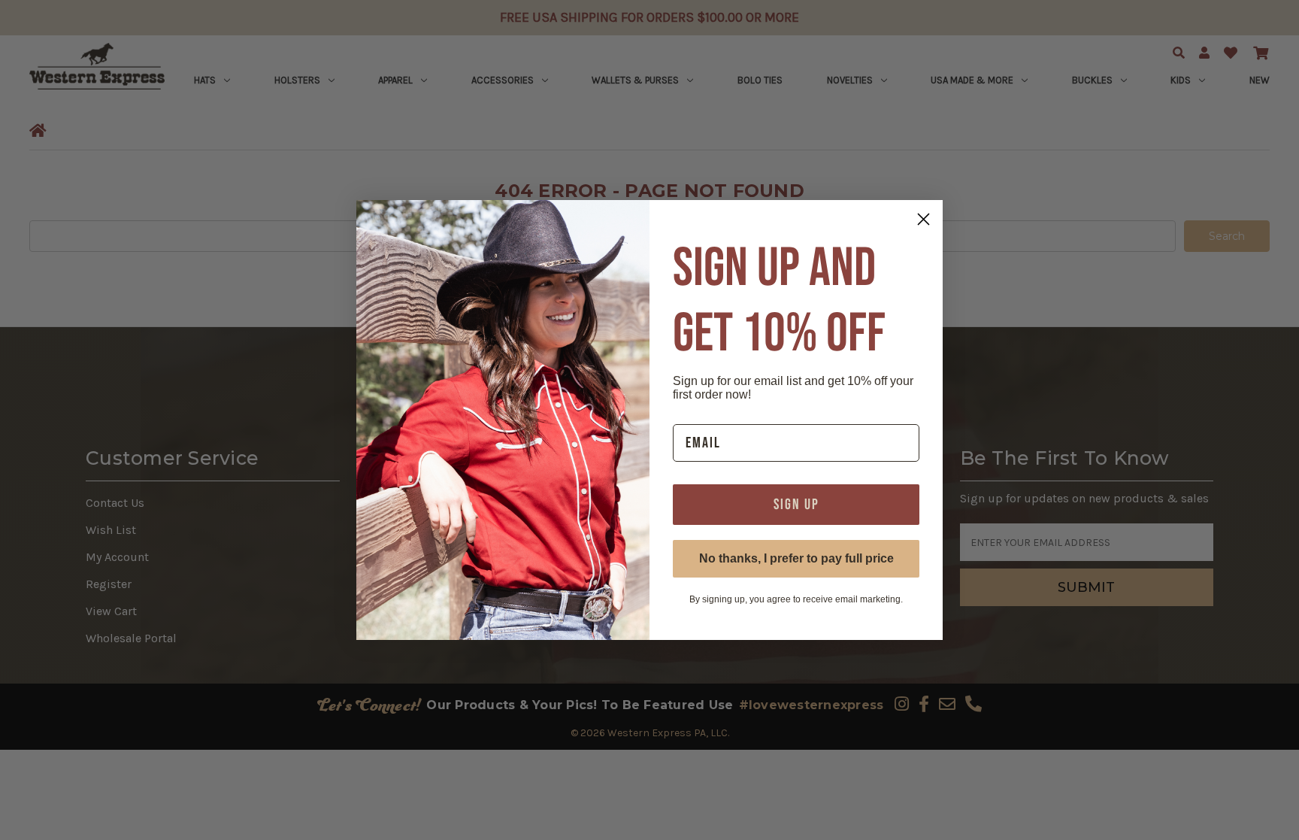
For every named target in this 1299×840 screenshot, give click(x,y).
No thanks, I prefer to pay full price (796, 558)
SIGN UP (796, 505)
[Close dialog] (923, 219)
